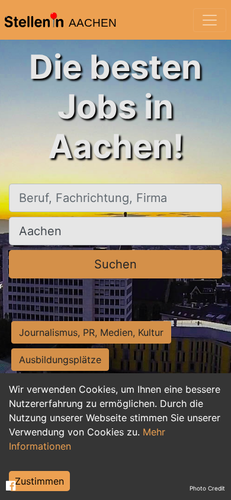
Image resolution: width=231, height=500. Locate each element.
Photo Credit (207, 488)
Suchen (115, 264)
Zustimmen (39, 481)
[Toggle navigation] (209, 20)
